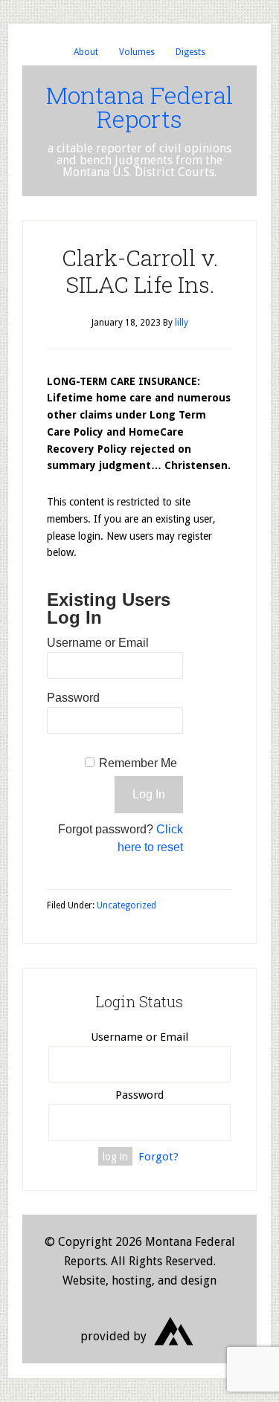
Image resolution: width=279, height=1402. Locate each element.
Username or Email (98, 642)
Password (73, 697)
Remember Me (138, 763)
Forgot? (158, 1156)
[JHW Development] (174, 1350)
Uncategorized (126, 905)
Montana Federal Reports (139, 107)
